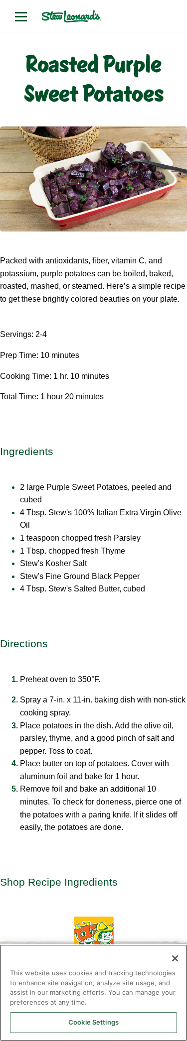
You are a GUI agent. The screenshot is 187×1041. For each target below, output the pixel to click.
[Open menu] (21, 16)
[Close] (175, 958)
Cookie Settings (93, 1022)
